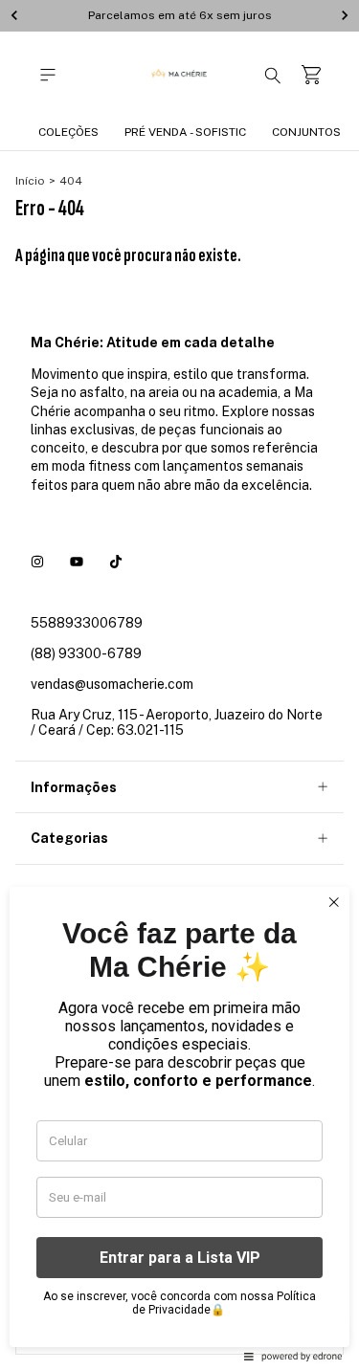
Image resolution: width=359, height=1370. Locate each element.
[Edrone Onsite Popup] (179, 685)
